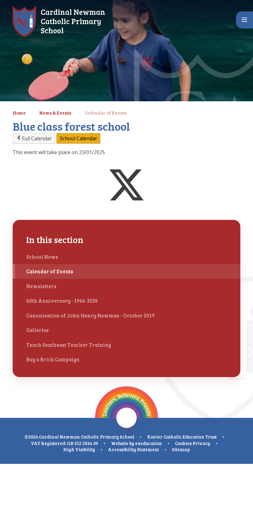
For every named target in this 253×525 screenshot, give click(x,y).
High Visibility (79, 449)
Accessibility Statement (133, 449)
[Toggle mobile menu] (244, 19)
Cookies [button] (183, 443)
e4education (148, 443)
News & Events (55, 113)
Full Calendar (37, 138)
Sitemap (181, 449)
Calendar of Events (105, 113)
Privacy (201, 443)
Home (19, 113)
